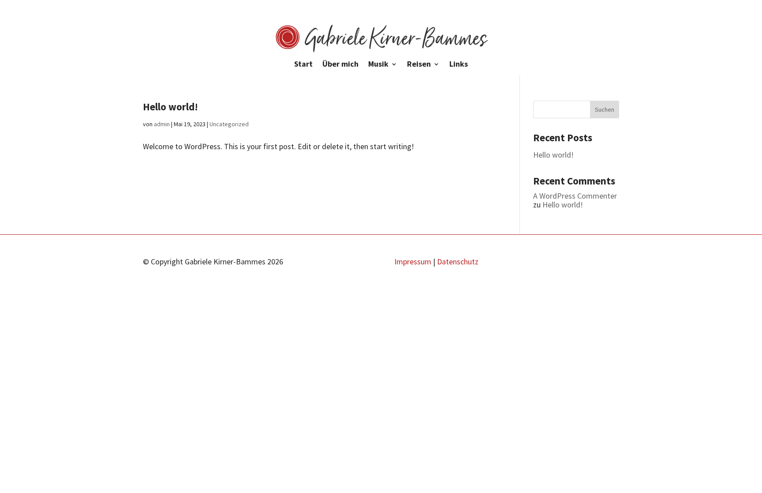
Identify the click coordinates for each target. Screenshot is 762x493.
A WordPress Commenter (575, 196)
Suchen (604, 109)
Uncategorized (229, 124)
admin (162, 124)
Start (303, 65)
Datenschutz (457, 261)
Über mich (340, 65)
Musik (378, 65)
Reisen (419, 65)
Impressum (412, 261)
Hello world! (170, 106)
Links (458, 65)
